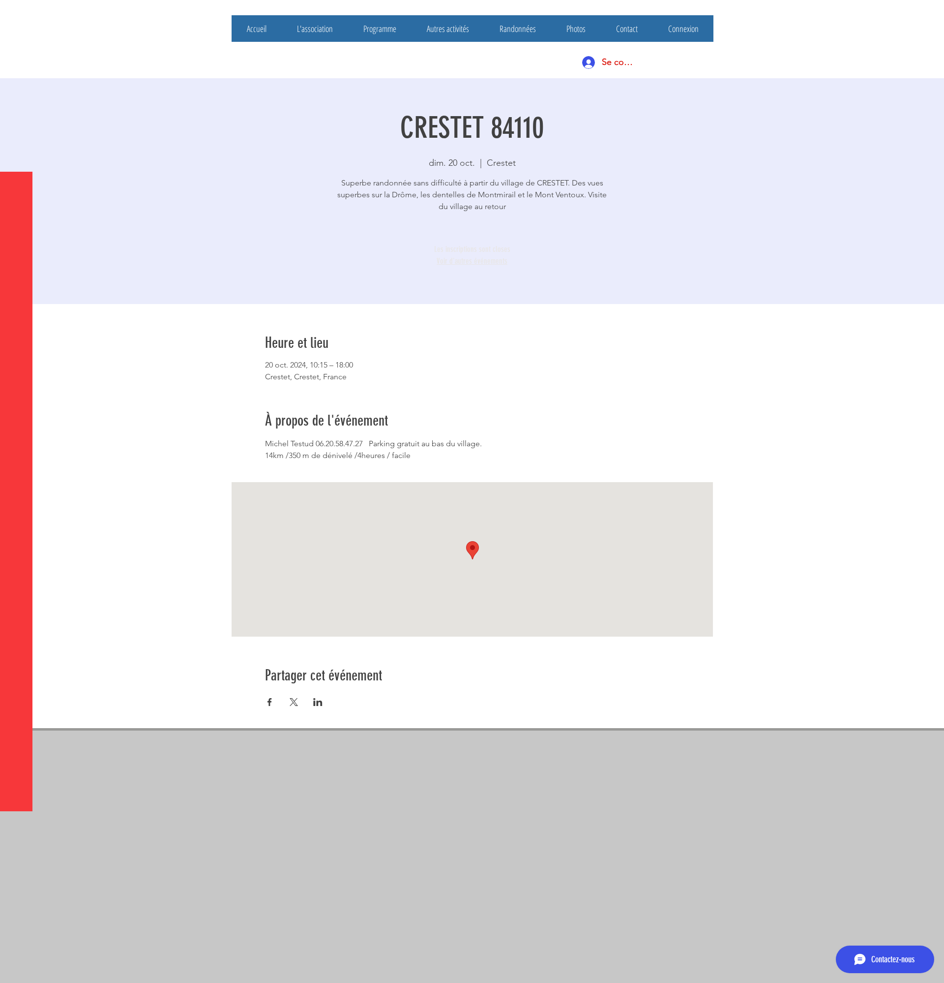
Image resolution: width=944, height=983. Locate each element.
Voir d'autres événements (472, 261)
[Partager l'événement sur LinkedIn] (318, 702)
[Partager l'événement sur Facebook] (269, 702)
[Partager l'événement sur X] (293, 702)
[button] (17, 14)
